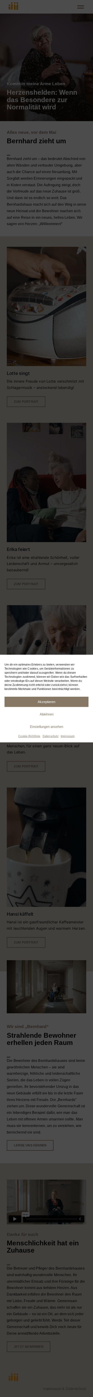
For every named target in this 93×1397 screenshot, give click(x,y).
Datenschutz (50, 736)
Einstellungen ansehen (46, 727)
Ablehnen (46, 714)
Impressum (68, 736)
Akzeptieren (46, 702)
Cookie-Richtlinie (29, 736)
